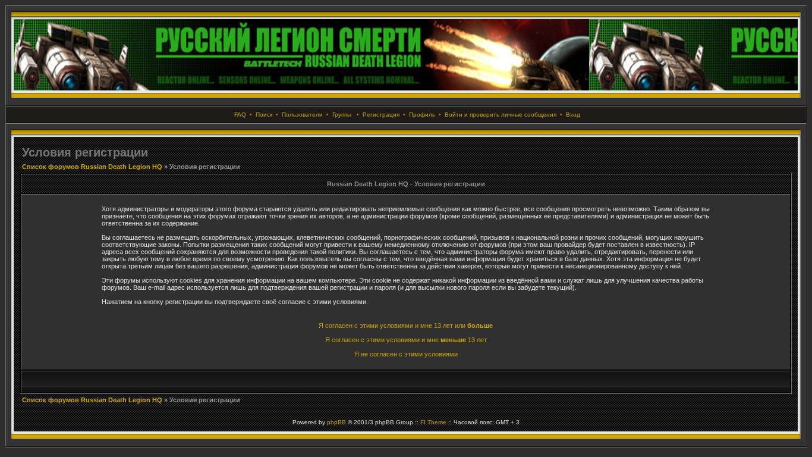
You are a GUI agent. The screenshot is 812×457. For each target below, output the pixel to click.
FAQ (240, 114)
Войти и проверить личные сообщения (500, 114)
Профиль (422, 114)
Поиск (264, 114)
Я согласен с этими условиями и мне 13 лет (406, 339)
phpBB (336, 422)
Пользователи (302, 114)
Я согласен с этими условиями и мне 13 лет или (406, 325)
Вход (573, 114)
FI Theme (433, 422)
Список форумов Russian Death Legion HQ (92, 166)
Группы (341, 114)
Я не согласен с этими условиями (406, 354)
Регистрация (381, 114)
